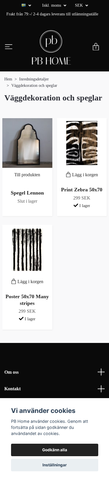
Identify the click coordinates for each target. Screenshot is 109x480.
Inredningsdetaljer (34, 79)
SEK (79, 5)
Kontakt (12, 388)
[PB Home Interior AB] (51, 47)
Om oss (11, 372)
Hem (8, 79)
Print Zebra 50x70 (81, 190)
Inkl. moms (52, 5)
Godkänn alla (54, 449)
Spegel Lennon (27, 193)
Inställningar (54, 465)
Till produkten (27, 174)
